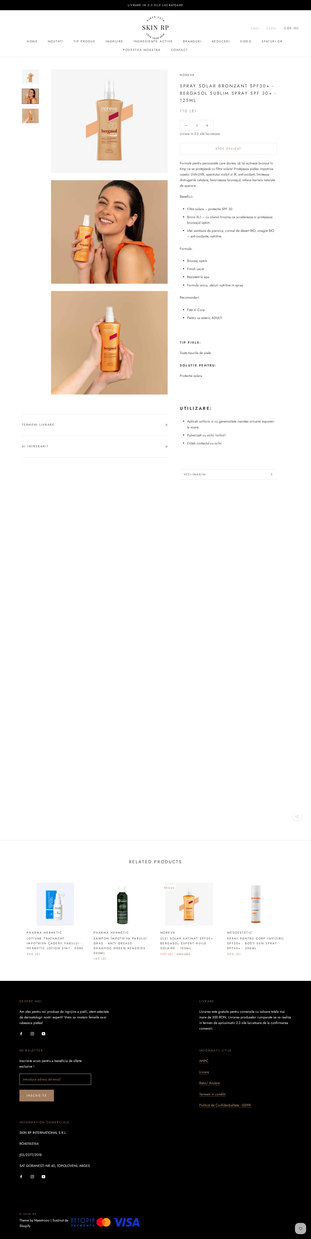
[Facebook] (21, 1033)
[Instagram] (32, 1033)
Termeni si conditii (212, 1094)
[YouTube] (43, 1033)
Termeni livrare (38, 424)
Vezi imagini (195, 474)
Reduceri (221, 41)
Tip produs (84, 41)
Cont (255, 28)
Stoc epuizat (229, 149)
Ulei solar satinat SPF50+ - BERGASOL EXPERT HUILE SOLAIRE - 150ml (188, 943)
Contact (179, 50)
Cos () (291, 28)
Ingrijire (114, 41)
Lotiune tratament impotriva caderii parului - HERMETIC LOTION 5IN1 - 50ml (55, 943)
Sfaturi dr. (273, 41)
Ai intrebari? (35, 446)
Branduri (192, 41)
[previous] (15, 916)
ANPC (203, 1060)
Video (245, 41)
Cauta (271, 28)
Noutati (55, 41)
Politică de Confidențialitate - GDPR (225, 1105)
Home (32, 41)
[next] (295, 916)
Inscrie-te (36, 1095)
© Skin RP (28, 1214)
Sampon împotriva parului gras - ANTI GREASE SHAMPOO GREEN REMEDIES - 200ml (121, 945)
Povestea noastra (142, 50)
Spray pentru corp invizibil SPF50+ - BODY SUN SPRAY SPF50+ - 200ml (255, 943)
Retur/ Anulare (209, 1082)
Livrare (204, 1072)
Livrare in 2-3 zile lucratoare (155, 5)
